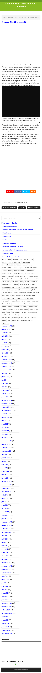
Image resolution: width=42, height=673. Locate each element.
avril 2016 (5, 346)
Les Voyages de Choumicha (27, 284)
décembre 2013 (7, 441)
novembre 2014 (7, 404)
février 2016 (5, 353)
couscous (36, 304)
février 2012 (5, 515)
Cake (31, 259)
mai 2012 (5, 505)
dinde (31, 309)
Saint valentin (16, 301)
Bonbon (26, 259)
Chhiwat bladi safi (6, 233)
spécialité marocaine (27, 320)
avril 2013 (5, 468)
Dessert (23, 279)
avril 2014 (5, 427)
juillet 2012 (5, 498)
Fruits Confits (19, 281)
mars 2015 (5, 390)
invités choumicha (17, 312)
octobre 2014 (6, 407)
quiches (32, 315)
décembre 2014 (7, 400)
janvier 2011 (5, 559)
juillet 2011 (5, 539)
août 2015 (5, 373)
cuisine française (7, 306)
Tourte (8, 304)
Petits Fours (25, 287)
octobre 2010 (6, 569)
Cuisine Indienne (7, 273)
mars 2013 (5, 471)
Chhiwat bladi (26, 262)
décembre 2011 (7, 522)
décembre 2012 (7, 481)
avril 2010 (5, 590)
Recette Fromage (7, 292)
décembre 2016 (7, 326)
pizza (16, 315)
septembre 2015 (7, 370)
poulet (21, 315)
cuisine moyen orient (20, 306)
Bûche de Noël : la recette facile (11, 257)
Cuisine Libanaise (30, 273)
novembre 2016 (7, 329)
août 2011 (5, 535)
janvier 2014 (5, 437)
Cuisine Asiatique (7, 267)
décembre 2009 (7, 603)
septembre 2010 (7, 573)
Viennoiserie (15, 304)
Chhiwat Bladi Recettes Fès (15, 22)
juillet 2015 (5, 377)
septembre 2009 (7, 613)
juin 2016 (4, 339)
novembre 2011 (7, 525)
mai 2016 (5, 343)
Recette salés (6, 301)
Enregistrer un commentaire (15, 202)
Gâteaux (27, 281)
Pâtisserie (21, 290)
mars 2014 (5, 431)
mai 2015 (5, 383)
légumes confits (32, 312)
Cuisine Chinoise (7, 270)
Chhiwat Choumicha (14, 262)
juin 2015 (4, 380)
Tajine (23, 301)
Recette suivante (33, 207)
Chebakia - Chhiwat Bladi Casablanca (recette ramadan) (17, 229)
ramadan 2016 (6, 317)
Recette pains (6, 298)
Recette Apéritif (30, 290)
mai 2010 (5, 586)
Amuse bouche (6, 259)
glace (3, 312)
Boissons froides (17, 259)
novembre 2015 (7, 363)
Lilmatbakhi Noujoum (8, 287)
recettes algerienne (17, 317)
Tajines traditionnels (32, 301)
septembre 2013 (7, 451)
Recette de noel (30, 295)
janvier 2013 (5, 478)
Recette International (20, 292)
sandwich (33, 317)
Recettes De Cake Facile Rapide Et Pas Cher (14, 250)
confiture (29, 304)
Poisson (4, 290)
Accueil (22, 207)
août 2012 (5, 495)
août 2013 (5, 454)
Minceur (18, 287)
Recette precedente (9, 207)
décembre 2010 (7, 562)
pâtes (26, 315)
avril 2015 (5, 387)
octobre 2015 (6, 366)
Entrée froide (5, 281)
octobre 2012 (6, 488)
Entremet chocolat (32, 279)
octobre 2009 (6, 610)
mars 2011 (5, 552)
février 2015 (5, 393)
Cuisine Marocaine (7, 276)
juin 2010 (4, 583)
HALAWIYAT (34, 281)
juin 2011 (4, 542)
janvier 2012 (5, 519)
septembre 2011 (7, 532)
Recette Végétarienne (18, 295)
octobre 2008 (6, 630)
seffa (9, 320)
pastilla (4, 315)
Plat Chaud (34, 287)
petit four (10, 315)
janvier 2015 (5, 397)
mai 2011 (5, 546)
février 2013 (5, 475)
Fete (12, 281)
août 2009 (5, 617)
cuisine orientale (32, 306)
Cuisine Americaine (28, 265)
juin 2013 (4, 461)
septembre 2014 (7, 410)
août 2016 (5, 333)
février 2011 (5, 556)
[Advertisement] (21, 49)
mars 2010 (5, 593)
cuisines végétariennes (21, 309)
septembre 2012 (7, 492)
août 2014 (5, 414)
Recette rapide (29, 298)
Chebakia (4, 240)
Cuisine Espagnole (19, 270)
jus (25, 312)
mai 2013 (5, 465)
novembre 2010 (7, 566)
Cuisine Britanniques (31, 267)
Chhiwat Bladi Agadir (7, 253)
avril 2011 (5, 549)
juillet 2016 (5, 336)
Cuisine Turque (15, 279)
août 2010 (5, 576)
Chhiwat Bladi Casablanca (9, 243)
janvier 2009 (5, 627)
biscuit (23, 304)
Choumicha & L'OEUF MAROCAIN (11, 265)
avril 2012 (5, 508)
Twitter (26, 191)
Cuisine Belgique (19, 267)
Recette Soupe (6, 295)
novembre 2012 (7, 485)
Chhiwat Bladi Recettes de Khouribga (12, 246)
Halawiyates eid (6, 284)
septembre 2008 (7, 634)
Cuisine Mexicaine (20, 276)
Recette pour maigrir (17, 298)
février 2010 (5, 596)
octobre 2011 (6, 529)
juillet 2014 (5, 417)
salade (27, 317)
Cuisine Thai (5, 279)
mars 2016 (5, 350)
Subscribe (14, 223)
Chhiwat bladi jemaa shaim (9, 226)
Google (10, 191)
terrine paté (5, 323)
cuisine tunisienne (7, 309)
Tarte (3, 304)
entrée (36, 309)
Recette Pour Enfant (33, 292)
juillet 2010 (5, 579)
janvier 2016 (5, 356)
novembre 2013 (7, 444)
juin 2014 (4, 421)
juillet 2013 (5, 458)
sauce (4, 320)
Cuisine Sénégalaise (32, 276)
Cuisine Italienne (18, 273)
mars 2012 (5, 512)
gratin (8, 312)
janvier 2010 (5, 600)
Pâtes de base (13, 290)
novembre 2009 (7, 607)
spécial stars (16, 320)
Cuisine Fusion (30, 270)
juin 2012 (4, 502)
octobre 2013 (6, 448)
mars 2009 (5, 620)
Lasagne (15, 284)
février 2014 (5, 434)
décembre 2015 (7, 360)
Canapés (4, 262)
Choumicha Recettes (21, 669)
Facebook (18, 191)
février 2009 (5, 623)
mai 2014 (5, 424)
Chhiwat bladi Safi (6, 236)
